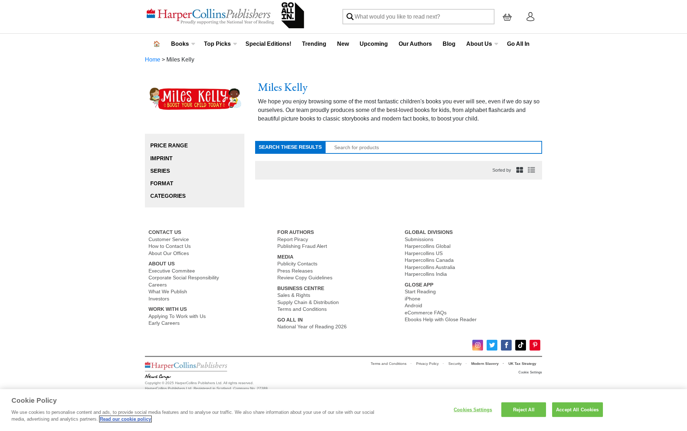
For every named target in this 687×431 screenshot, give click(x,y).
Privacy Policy (428, 364)
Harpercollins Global (427, 246)
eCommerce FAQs (426, 312)
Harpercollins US (424, 253)
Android (413, 305)
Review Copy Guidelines (304, 277)
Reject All (524, 409)
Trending (314, 44)
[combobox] (418, 16)
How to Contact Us (169, 246)
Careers (157, 285)
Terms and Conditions (302, 309)
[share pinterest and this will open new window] (535, 345)
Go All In (518, 44)
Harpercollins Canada (429, 260)
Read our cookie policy (125, 419)
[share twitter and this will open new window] (492, 345)
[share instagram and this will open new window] (477, 345)
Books (180, 44)
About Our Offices (168, 253)
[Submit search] (350, 16)
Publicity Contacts (297, 263)
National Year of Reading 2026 (312, 326)
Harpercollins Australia (430, 267)
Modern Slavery (485, 364)
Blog (449, 44)
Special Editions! (268, 44)
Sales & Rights (293, 295)
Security (455, 364)
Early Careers (164, 323)
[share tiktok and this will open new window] (520, 345)
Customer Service (168, 239)
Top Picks (217, 44)
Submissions (419, 239)
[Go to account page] (530, 16)
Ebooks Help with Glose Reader (441, 319)
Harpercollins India (426, 274)
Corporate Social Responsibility (183, 277)
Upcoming (374, 44)
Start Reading (420, 291)
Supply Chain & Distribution (308, 302)
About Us (479, 44)
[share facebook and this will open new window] (506, 345)
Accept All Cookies (577, 409)
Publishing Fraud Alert (302, 246)
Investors (158, 299)
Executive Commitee (171, 271)
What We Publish (167, 291)
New (343, 44)
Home (152, 60)
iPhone (412, 299)
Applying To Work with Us (177, 316)
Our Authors (415, 44)
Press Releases (295, 271)
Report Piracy (292, 239)
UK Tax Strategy (522, 364)
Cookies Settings (473, 409)
